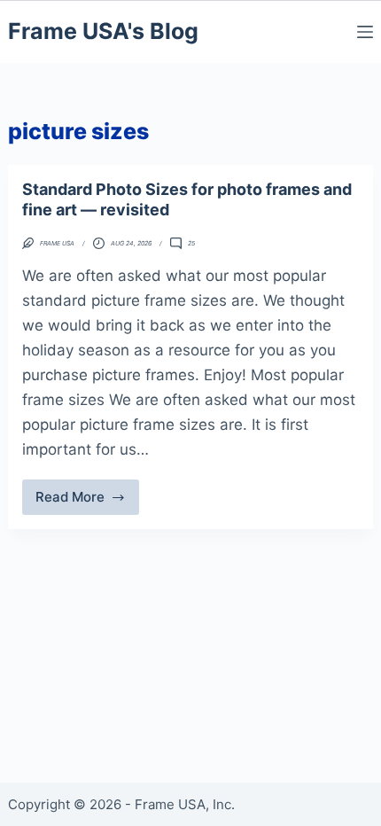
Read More (87, 501)
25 (191, 243)
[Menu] (365, 32)
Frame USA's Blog (103, 31)
